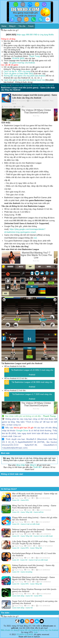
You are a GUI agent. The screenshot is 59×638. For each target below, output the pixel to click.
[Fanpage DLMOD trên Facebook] (22, 623)
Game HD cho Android (28, 630)
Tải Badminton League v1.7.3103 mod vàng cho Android (32, 396)
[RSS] (27, 623)
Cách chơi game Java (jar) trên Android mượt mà (24, 80)
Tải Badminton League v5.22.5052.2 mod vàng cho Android (32, 372)
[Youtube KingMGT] (32, 623)
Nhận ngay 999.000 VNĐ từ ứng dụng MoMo (35, 35)
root (35, 238)
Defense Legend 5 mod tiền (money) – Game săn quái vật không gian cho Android (33, 530)
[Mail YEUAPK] (42, 623)
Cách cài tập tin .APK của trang (17, 71)
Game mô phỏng (26, 572)
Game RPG (25, 500)
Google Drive (22, 430)
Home (3, 26)
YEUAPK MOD (18, 58)
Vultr (36, 632)
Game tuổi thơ (39, 512)
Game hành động (18, 596)
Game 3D (15, 560)
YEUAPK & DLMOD (24, 634)
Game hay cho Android (48, 630)
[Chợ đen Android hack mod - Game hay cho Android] (17, 623)
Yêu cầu (21, 26)
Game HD (16, 500)
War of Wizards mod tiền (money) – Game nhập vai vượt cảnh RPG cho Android (34, 495)
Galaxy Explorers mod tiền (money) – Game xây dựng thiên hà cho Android (33, 566)
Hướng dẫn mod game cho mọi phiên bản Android (24, 76)
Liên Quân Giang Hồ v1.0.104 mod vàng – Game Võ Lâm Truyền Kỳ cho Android (33, 542)
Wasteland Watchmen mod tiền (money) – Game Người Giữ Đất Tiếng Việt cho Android (33, 578)
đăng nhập (20, 465)
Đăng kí (12, 26)
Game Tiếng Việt (27, 512)
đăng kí (33, 465)
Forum (31, 26)
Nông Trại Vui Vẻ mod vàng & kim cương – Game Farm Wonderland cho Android (34, 506)
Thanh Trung (34, 56)
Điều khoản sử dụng (9, 630)
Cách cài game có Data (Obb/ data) (18, 73)
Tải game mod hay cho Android (22, 63)
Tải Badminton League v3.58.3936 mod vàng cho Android (32, 384)
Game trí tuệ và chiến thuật (30, 524)
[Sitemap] (37, 623)
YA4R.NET (37, 467)
